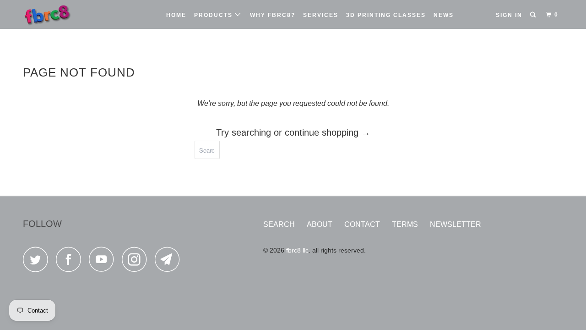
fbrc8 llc (297, 250)
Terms (405, 224)
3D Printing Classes (386, 15)
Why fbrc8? (272, 15)
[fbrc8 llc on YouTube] (104, 262)
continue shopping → (327, 132)
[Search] (533, 14)
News (444, 15)
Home (176, 15)
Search (279, 224)
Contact (362, 224)
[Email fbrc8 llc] (170, 262)
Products (214, 15)
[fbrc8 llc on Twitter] (38, 262)
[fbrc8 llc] (70, 14)
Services (320, 15)
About (319, 224)
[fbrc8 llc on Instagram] (137, 262)
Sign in (509, 15)
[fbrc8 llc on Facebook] (71, 262)
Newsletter (455, 224)
